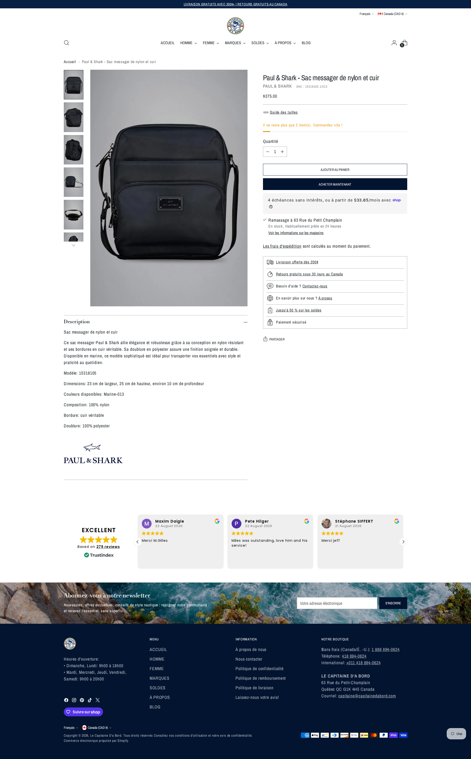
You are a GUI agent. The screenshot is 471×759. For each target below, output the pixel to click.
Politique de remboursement (261, 678)
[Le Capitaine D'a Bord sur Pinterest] (82, 701)
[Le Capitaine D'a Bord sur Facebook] (67, 701)
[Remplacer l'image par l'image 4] (73, 182)
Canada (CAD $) (394, 14)
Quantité (270, 141)
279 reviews (108, 546)
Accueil (70, 61)
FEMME (157, 668)
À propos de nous (251, 649)
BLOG (155, 707)
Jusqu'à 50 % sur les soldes (299, 310)
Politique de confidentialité (260, 668)
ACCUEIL (158, 649)
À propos (325, 298)
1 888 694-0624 (386, 649)
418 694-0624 (354, 656)
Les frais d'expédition (282, 246)
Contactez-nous (314, 286)
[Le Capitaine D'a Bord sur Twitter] (98, 701)
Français (365, 14)
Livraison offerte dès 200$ (297, 262)
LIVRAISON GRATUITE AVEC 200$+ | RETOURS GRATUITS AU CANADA (236, 4)
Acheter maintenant (335, 184)
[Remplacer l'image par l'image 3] (73, 149)
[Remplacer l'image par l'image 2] (73, 117)
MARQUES (160, 678)
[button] (403, 541)
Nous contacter (249, 659)
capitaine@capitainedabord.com (367, 696)
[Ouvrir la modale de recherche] (66, 43)
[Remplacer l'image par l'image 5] (73, 214)
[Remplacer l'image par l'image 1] (73, 84)
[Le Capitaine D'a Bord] (235, 25)
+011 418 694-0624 (363, 663)
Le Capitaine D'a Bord (105, 735)
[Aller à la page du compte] (394, 43)
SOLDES (158, 688)
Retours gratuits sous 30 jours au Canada (309, 274)
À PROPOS (160, 697)
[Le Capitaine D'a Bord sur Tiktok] (90, 701)
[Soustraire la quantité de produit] (267, 151)
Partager (277, 339)
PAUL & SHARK (277, 86)
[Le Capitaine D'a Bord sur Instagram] (75, 701)
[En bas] (73, 245)
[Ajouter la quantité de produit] (282, 151)
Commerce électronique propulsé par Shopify (96, 740)
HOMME (157, 659)
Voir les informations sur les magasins (296, 232)
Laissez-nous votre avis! (257, 697)
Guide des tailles (284, 112)
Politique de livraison (255, 688)
